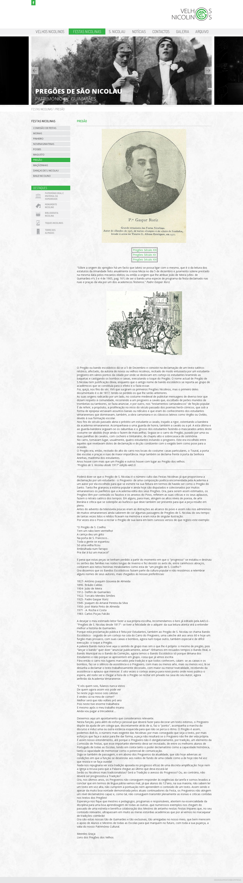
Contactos (161, 31)
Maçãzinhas (40, 165)
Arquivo (201, 31)
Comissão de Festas (44, 128)
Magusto (38, 154)
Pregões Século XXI (144, 259)
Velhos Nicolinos (50, 31)
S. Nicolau (117, 31)
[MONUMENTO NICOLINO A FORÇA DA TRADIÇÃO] (121, 104)
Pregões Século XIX (144, 250)
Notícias (139, 31)
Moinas (37, 133)
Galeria (182, 31)
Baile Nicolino (42, 176)
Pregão (60, 109)
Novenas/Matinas (43, 144)
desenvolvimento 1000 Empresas (227, 880)
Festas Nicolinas (87, 31)
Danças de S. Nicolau (46, 170)
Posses (37, 149)
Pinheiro (38, 138)
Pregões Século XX (144, 254)
